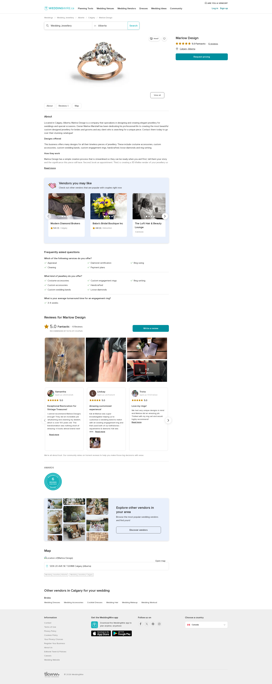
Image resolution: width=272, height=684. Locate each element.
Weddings (49, 17)
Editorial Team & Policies (55, 651)
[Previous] (48, 216)
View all (157, 95)
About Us (48, 647)
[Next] (165, 216)
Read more (50, 168)
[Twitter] (146, 623)
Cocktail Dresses (94, 602)
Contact (47, 623)
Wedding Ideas (159, 8)
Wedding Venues (105, 8)
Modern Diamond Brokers (65, 223)
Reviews (64, 105)
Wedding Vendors (126, 8)
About (50, 105)
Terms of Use (50, 627)
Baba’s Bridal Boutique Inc (108, 223)
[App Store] (101, 636)
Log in (215, 8)
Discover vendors (138, 530)
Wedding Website (52, 660)
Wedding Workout (149, 602)
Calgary (92, 17)
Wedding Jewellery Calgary (81, 575)
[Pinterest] (153, 623)
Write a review (150, 328)
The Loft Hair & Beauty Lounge (148, 225)
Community (176, 8)
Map (77, 105)
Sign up (224, 8)
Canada (195, 625)
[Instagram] (159, 623)
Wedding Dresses (52, 602)
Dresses (143, 8)
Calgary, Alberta (187, 48)
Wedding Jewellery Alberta (56, 575)
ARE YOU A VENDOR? (217, 3)
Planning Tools (85, 8)
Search (133, 25)
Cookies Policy (51, 635)
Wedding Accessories (73, 602)
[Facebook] (140, 623)
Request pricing (202, 56)
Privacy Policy (50, 631)
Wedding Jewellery (66, 17)
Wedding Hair (112, 602)
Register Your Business (54, 643)
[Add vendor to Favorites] (164, 38)
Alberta (81, 17)
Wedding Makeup (130, 602)
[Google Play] (122, 636)
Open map (160, 560)
